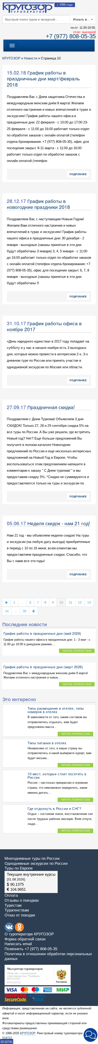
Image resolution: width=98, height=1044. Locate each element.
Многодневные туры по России (32, 858)
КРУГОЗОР (27, 1033)
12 (80, 602)
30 (24, 611)
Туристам (13, 905)
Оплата (11, 895)
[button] (90, 1035)
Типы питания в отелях (47, 742)
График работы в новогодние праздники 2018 (38, 203)
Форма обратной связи (25, 939)
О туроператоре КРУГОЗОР (29, 934)
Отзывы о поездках (22, 900)
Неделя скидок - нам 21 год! (58, 523)
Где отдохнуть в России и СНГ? (54, 808)
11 (70, 602)
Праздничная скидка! (51, 407)
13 (89, 602)
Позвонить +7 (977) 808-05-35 (31, 949)
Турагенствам (17, 910)
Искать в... (82, 19)
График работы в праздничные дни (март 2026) (43, 666)
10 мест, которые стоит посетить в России (57, 775)
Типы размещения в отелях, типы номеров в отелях (56, 710)
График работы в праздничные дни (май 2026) (42, 633)
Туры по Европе (19, 868)
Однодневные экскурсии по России (36, 863)
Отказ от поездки (20, 915)
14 (7, 611)
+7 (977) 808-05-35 (71, 36)
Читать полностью (76, 650)
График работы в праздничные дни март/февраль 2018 (43, 78)
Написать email (18, 944)
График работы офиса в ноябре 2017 (44, 326)
